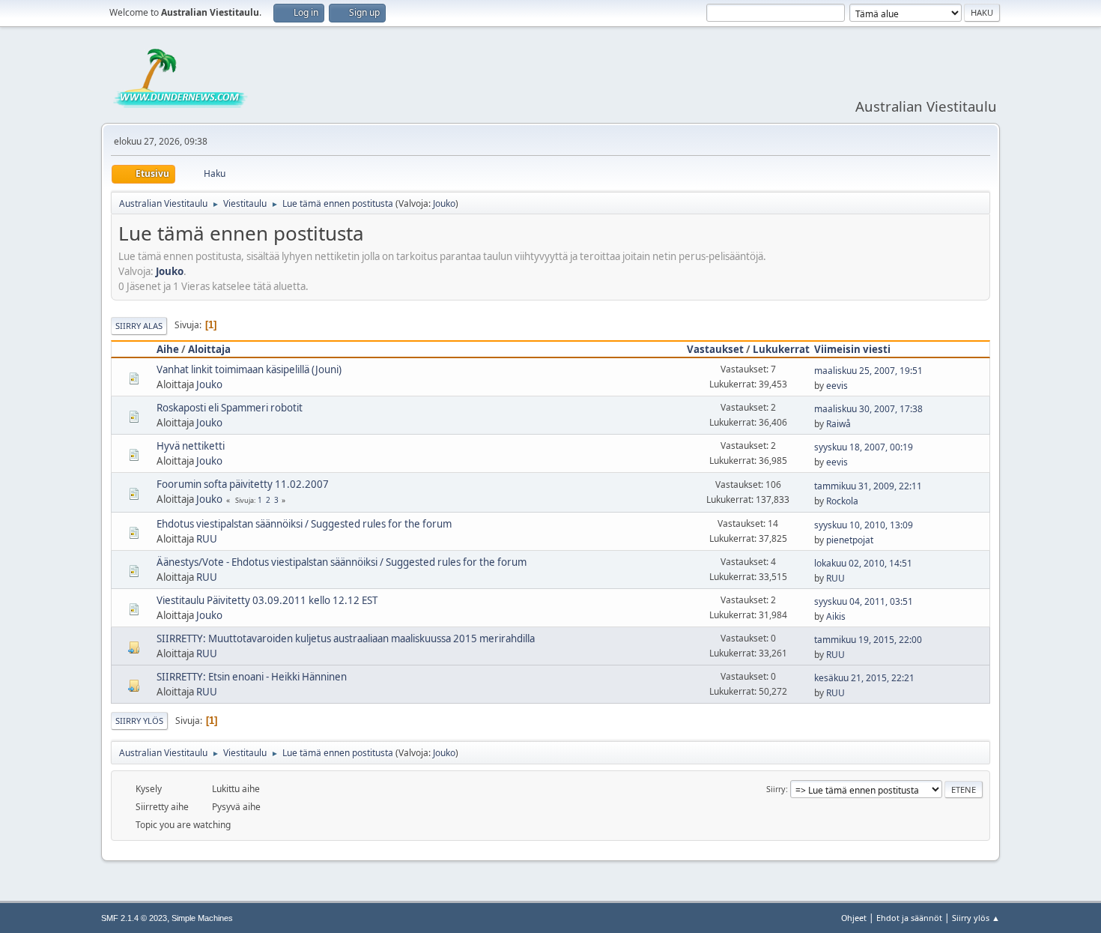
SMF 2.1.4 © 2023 (134, 918)
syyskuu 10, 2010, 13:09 (863, 525)
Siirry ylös (139, 720)
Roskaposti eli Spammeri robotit (230, 407)
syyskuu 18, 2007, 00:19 (863, 447)
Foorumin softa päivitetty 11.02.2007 (243, 484)
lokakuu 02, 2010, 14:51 (863, 563)
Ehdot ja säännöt (909, 917)
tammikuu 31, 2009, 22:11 (868, 486)
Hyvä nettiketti (191, 446)
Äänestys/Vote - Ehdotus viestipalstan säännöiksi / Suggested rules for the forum (342, 562)
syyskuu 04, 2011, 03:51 (863, 601)
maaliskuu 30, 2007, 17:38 (868, 408)
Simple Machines (202, 918)
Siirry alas (139, 325)
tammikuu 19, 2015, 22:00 (868, 639)
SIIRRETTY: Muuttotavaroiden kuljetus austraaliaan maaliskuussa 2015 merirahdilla (346, 638)
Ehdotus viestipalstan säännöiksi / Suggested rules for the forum (304, 524)
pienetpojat (849, 540)
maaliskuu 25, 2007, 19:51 (868, 370)
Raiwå (838, 423)
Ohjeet (854, 917)
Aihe (168, 349)
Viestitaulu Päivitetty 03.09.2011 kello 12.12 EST (267, 600)
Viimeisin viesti (852, 349)
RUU (206, 539)
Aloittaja (209, 349)
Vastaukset (715, 349)
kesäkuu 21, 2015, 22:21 (864, 677)
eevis (837, 385)
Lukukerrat (781, 349)
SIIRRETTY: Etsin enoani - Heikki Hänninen (252, 676)
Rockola (842, 501)
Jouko (444, 203)
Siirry (776, 788)
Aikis (836, 616)
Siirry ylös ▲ (976, 917)
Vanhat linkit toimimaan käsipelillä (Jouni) (249, 369)
